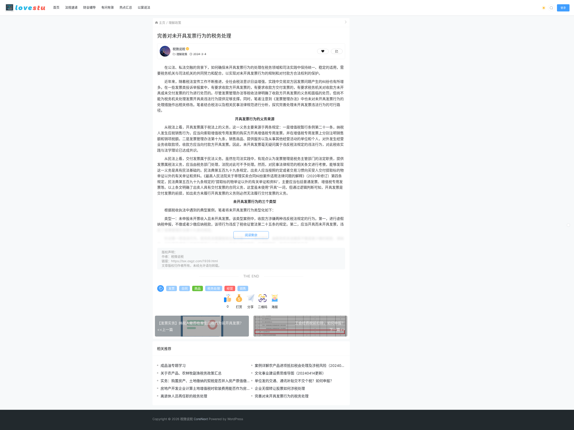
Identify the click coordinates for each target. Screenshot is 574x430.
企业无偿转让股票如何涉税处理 (280, 388)
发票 (171, 288)
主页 (162, 22)
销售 (243, 288)
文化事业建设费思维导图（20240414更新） (290, 373)
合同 (184, 288)
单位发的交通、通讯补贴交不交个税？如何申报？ (294, 381)
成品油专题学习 (173, 365)
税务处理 (213, 288)
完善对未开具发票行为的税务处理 (282, 396)
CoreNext (201, 419)
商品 (197, 288)
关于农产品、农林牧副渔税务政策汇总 (191, 373)
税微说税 (179, 49)
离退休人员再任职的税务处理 (184, 396)
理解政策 (175, 22)
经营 (230, 288)
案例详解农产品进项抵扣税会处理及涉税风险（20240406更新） (299, 365)
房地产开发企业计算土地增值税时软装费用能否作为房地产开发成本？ (205, 388)
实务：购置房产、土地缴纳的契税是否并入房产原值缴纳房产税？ (205, 381)
